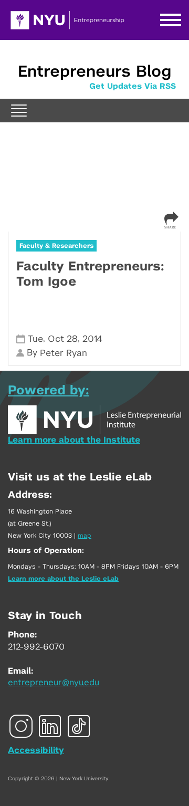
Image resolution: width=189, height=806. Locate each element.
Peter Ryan (63, 353)
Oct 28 (63, 338)
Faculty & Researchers (56, 246)
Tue (35, 338)
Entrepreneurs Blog (94, 72)
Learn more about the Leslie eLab (63, 578)
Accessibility (36, 750)
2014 (92, 338)
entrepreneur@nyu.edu (53, 682)
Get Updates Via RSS (132, 86)
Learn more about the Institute (74, 440)
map (84, 535)
